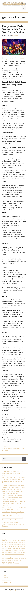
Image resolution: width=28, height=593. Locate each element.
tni (14, 560)
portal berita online (5, 552)
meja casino (19, 544)
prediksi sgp (20, 552)
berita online (7, 540)
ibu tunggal (11, 542)
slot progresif (16, 558)
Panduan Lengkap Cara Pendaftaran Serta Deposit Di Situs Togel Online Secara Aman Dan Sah (12, 497)
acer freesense (6, 537)
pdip (7, 546)
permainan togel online (12, 548)
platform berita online (12, 550)
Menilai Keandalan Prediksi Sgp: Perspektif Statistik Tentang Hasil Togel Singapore (13, 524)
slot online (5, 450)
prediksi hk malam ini (13, 552)
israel (15, 542)
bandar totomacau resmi (21, 537)
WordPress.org (6, 582)
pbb (5, 546)
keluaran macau (7, 544)
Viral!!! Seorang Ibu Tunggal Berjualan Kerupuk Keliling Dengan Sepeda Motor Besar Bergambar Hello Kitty (13, 513)
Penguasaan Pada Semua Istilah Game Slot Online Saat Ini (13, 29)
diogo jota (6, 542)
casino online (19, 540)
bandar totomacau (13, 537)
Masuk (4, 575)
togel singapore (17, 563)
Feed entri (5, 577)
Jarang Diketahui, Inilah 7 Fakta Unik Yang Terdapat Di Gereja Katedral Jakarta (12, 473)
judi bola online (20, 542)
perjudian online (14, 546)
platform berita (5, 550)
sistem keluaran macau (9, 554)
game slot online (9, 448)
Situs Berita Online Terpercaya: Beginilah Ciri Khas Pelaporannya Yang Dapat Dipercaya (14, 503)
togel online (8, 562)
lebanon (15, 544)
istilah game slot (19, 448)
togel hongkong (18, 560)
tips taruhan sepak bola (9, 560)
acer (3, 537)
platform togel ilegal (20, 550)
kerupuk (11, 544)
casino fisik (15, 540)
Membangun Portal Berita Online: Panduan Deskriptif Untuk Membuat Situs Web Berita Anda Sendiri (12, 491)
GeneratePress (14, 590)
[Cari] (24, 459)
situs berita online (16, 554)
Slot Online (7, 446)
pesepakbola (22, 548)
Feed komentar (6, 580)
